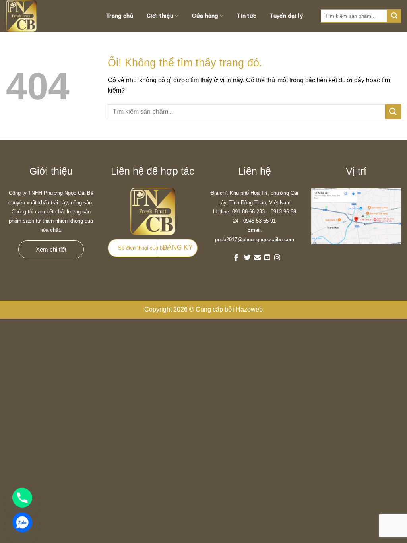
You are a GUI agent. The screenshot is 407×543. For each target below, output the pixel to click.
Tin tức (246, 15)
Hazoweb (249, 309)
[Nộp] (393, 111)
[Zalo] (22, 522)
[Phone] (22, 497)
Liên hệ (299, 47)
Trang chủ (119, 15)
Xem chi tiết (51, 249)
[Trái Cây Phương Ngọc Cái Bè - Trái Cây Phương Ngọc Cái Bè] (30, 16)
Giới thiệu (160, 15)
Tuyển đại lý (286, 15)
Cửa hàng (205, 15)
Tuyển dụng (259, 47)
